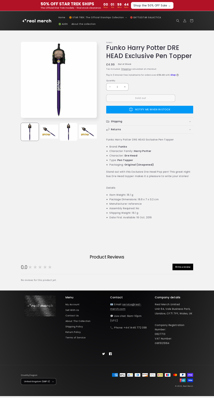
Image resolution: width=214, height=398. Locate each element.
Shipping (126, 69)
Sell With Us (72, 310)
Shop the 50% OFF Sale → (152, 5)
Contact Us (72, 315)
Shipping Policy (74, 326)
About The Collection (78, 321)
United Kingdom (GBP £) (37, 381)
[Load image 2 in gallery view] (49, 132)
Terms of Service (75, 337)
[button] (97, 17)
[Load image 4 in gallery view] (88, 132)
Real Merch (188, 386)
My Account (72, 304)
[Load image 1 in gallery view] (30, 132)
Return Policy (73, 332)
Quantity (110, 80)
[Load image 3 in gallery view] (69, 132)
